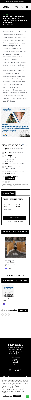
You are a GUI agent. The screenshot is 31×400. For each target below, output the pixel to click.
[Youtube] (18, 370)
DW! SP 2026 (5, 14)
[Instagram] (10, 370)
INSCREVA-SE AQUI (15, 218)
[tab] (15, 376)
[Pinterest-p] (21, 370)
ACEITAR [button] (17, 396)
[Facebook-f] (13, 370)
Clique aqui (10, 178)
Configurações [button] (7, 396)
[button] (27, 7)
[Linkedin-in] (15, 370)
